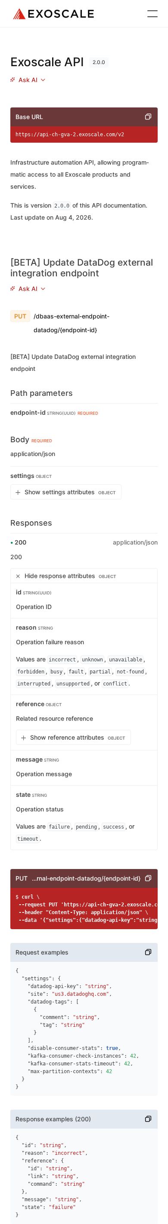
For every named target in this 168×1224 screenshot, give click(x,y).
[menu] (27, 80)
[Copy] (148, 117)
